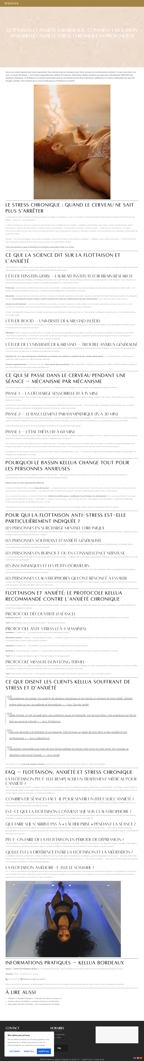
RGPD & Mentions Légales (50, 1060)
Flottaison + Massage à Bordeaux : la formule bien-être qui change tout (35, 998)
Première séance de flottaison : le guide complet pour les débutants (33, 1001)
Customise (14, 1051)
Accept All (44, 1051)
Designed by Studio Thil (70, 1060)
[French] (137, 1058)
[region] (29, 1044)
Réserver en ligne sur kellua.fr (34, 979)
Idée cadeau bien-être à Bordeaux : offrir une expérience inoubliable (34, 1004)
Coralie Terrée (99, 1060)
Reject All (29, 1051)
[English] (135, 1058)
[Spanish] (140, 1058)
